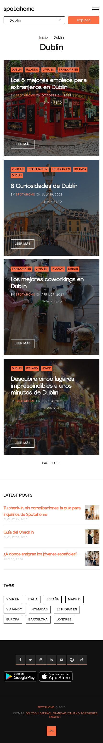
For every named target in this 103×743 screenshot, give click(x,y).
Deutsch (32, 713)
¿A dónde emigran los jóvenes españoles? (40, 554)
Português (89, 713)
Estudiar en (61, 169)
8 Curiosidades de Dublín (44, 186)
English (55, 717)
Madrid (74, 599)
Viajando (14, 609)
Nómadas (40, 609)
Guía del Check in (19, 533)
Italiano (74, 713)
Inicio (43, 37)
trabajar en (68, 70)
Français (60, 713)
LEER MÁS (22, 144)
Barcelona (38, 619)
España (53, 599)
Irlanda (32, 70)
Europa (12, 619)
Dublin (17, 70)
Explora (84, 20)
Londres (64, 619)
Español (46, 713)
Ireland (32, 368)
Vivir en (48, 70)
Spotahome (25, 95)
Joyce (46, 368)
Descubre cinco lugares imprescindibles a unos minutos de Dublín (42, 386)
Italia (33, 599)
